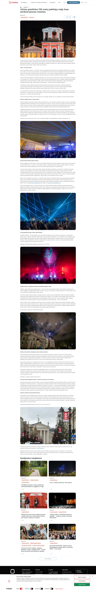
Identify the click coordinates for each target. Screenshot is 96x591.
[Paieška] (64, 2)
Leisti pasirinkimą (81, 580)
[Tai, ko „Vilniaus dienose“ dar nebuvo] (62, 489)
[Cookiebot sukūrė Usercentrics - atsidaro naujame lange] (9, 589)
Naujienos (26, 7)
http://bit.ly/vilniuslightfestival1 (54, 182)
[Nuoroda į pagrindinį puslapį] (21, 7)
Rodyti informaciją (59, 588)
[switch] (31, 589)
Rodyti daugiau (48, 558)
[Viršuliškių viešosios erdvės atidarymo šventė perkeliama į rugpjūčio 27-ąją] (33, 489)
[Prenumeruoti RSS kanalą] (74, 17)
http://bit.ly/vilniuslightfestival (34, 182)
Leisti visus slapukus (82, 577)
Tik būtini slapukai (82, 584)
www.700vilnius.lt (40, 448)
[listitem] (33, 485)
